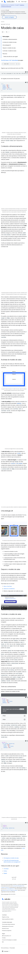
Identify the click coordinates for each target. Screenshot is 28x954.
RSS (3, 942)
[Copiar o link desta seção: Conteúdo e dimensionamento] (23, 146)
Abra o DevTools (8, 586)
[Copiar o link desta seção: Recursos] (9, 854)
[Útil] (7, 24)
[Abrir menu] (2, 1)
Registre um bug (5, 917)
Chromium (6, 868)
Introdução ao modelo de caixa (11, 858)
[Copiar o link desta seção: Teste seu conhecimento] (17, 687)
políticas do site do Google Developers (9, 890)
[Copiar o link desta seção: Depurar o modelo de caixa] (21, 569)
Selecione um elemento (9, 588)
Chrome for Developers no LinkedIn (9, 939)
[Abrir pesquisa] (16, 1)
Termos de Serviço (5, 947)
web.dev (2, 21)
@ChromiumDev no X (6, 935)
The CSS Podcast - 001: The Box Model (9, 60)
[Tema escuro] (25, 72)
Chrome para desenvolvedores (8, 924)
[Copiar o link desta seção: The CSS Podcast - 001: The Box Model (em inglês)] (24, 60)
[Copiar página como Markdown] (7, 32)
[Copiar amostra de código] (27, 72)
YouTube (4, 937)
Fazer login (24, 1)
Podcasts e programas (6, 930)
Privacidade (12, 947)
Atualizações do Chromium (7, 926)
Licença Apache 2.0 (10, 888)
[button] (14, 716)
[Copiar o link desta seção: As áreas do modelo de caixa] (22, 360)
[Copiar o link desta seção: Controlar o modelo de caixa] (22, 614)
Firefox (5, 871)
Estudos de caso (5, 928)
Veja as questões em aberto (7, 919)
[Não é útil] (9, 24)
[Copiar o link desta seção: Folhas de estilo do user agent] (20, 866)
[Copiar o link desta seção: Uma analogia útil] (14, 511)
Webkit (5, 873)
